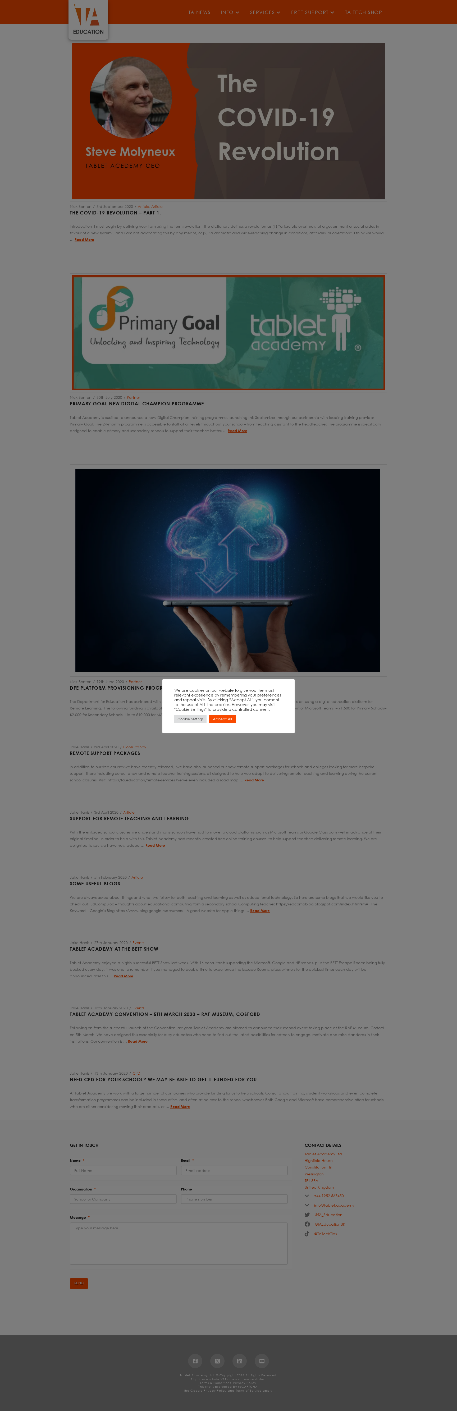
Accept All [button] (222, 718)
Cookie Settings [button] (190, 719)
